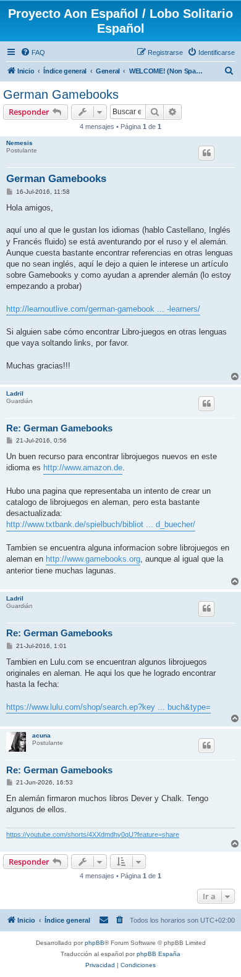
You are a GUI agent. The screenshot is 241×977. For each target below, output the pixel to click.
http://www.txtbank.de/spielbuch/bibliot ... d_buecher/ (100, 524)
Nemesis (19, 142)
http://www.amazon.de (82, 467)
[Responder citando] (206, 153)
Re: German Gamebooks (59, 428)
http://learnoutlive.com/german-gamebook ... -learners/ (103, 309)
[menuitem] (32, 52)
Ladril (14, 393)
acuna (41, 735)
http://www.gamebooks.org (93, 558)
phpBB (94, 942)
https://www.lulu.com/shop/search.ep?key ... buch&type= (108, 707)
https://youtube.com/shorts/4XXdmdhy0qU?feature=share (92, 834)
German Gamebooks (61, 94)
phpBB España (158, 953)
